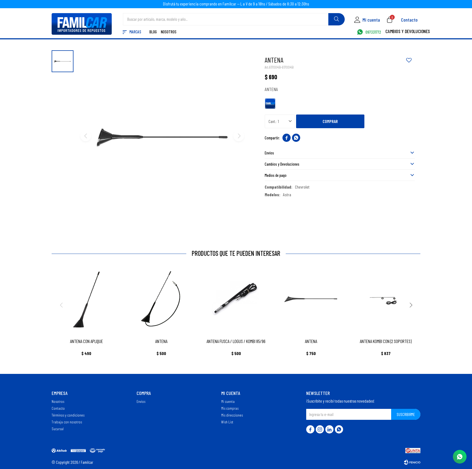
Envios (141, 401)
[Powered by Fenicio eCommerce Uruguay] (412, 462)
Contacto (409, 20)
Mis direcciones (232, 414)
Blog (153, 32)
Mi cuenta (228, 401)
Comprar (330, 121)
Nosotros (168, 32)
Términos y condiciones (68, 414)
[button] (336, 19)
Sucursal (58, 428)
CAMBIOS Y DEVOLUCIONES (407, 31)
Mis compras (229, 408)
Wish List (227, 421)
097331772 (373, 32)
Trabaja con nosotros (67, 421)
